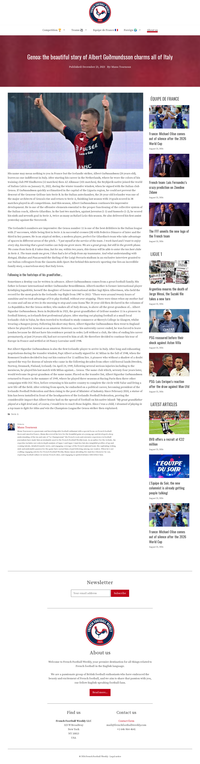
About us (152, 30)
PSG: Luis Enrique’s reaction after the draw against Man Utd (169, 384)
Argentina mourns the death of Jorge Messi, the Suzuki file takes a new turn (168, 293)
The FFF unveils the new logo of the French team (169, 233)
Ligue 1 (156, 254)
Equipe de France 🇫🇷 (105, 30)
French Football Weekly (97, 756)
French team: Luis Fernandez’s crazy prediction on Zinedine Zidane (168, 187)
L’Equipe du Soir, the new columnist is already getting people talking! (166, 487)
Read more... (100, 692)
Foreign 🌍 (130, 30)
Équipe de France (165, 99)
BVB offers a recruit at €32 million (166, 441)
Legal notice (115, 756)
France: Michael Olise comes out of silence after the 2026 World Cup (167, 138)
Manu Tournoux (27, 427)
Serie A (14, 414)
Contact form (126, 721)
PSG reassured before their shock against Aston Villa (166, 340)
